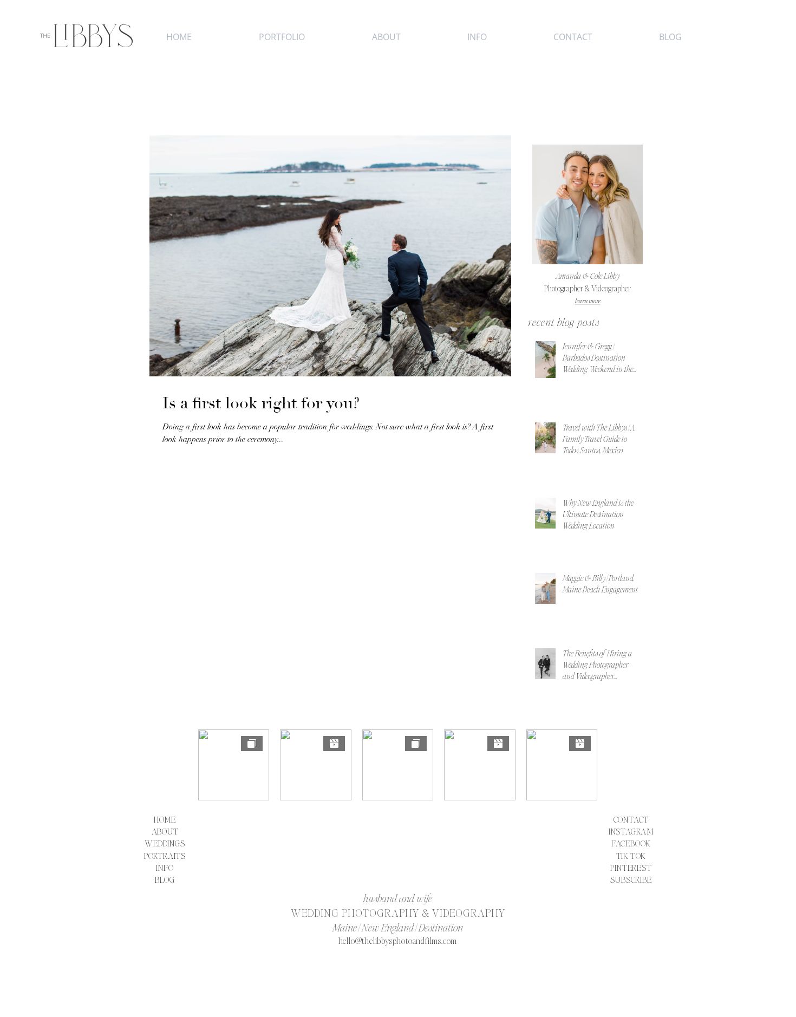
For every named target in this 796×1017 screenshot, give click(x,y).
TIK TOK (631, 855)
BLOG (165, 879)
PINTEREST (630, 867)
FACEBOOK (631, 843)
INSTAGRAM (631, 831)
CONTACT (631, 819)
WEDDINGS (165, 843)
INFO (164, 867)
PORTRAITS (165, 855)
